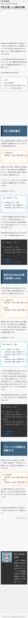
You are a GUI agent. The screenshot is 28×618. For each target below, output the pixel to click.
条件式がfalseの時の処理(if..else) (15, 85)
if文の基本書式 (9, 83)
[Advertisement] (14, 25)
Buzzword (14, 616)
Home (2, 3)
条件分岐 (15, 3)
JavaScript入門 (8, 3)
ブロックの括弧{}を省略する (13, 88)
